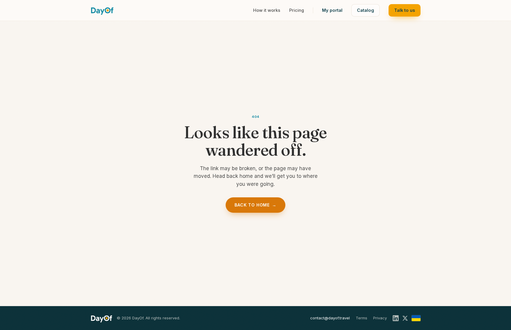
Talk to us (404, 10)
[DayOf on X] (405, 318)
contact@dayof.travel (330, 318)
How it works (266, 10)
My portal (332, 10)
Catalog (365, 10)
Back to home (255, 204)
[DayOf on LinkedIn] (396, 318)
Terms (361, 318)
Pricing (296, 10)
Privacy (380, 318)
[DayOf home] (102, 10)
